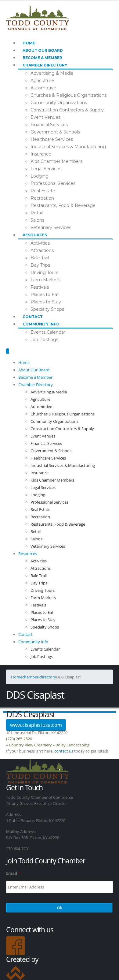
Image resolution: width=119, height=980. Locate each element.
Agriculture (42, 80)
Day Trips (40, 265)
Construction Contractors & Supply (67, 110)
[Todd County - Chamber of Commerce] (37, 17)
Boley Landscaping (71, 745)
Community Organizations (59, 102)
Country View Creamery (29, 745)
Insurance (41, 154)
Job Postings (44, 339)
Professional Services (53, 183)
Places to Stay (46, 302)
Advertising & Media (52, 73)
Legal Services (46, 168)
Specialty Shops (47, 309)
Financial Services (49, 124)
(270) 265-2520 (19, 739)
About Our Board (43, 50)
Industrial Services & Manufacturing (68, 146)
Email (13, 873)
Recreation (42, 198)
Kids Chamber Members (56, 161)
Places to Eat (45, 294)
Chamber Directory (45, 65)
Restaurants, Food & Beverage (63, 205)
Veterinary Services (51, 227)
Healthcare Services (52, 139)
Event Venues (45, 117)
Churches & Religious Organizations (68, 95)
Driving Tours (44, 272)
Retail (37, 213)
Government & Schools (55, 132)
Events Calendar (48, 332)
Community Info (41, 324)
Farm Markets (45, 280)
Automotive (43, 88)
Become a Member (42, 57)
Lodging (40, 176)
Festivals (40, 287)
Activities (40, 243)
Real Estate (43, 190)
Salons (37, 220)
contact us (63, 751)
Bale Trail (40, 258)
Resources (35, 235)
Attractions (42, 250)
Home (29, 43)
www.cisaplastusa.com (36, 725)
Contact (33, 316)
